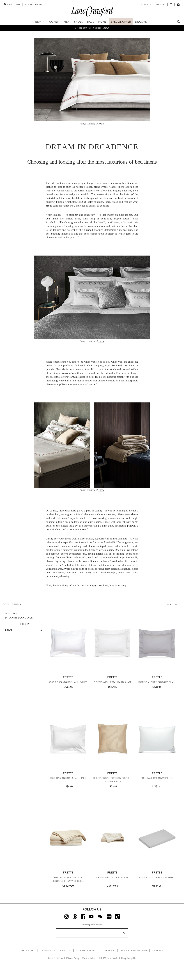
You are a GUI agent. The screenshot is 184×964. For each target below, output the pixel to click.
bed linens (146, 162)
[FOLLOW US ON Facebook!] (83, 916)
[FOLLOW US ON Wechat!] (100, 917)
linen (93, 561)
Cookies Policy (89, 958)
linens (49, 365)
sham (58, 529)
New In (40, 22)
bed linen (127, 183)
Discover (141, 22)
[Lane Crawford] (92, 16)
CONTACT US (48, 950)
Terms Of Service (55, 958)
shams (134, 514)
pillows (131, 525)
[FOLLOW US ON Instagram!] (66, 917)
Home (102, 22)
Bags (90, 22)
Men (67, 22)
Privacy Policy (72, 958)
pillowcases (123, 514)
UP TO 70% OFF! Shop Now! (92, 28)
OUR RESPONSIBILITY (88, 950)
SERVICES (110, 950)
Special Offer (121, 22)
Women (54, 22)
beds (135, 186)
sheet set (110, 514)
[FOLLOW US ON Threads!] (75, 916)
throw (92, 384)
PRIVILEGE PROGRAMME (134, 950)
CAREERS (158, 950)
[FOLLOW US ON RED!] (109, 916)
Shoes (78, 22)
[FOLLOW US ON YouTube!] (91, 916)
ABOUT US (66, 950)
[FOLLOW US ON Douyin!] (117, 916)
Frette (101, 123)
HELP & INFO (28, 950)
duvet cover (60, 518)
